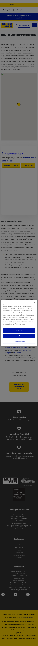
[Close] (34, 302)
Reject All (19, 330)
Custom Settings (19, 341)
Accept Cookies (19, 336)
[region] (19, 323)
